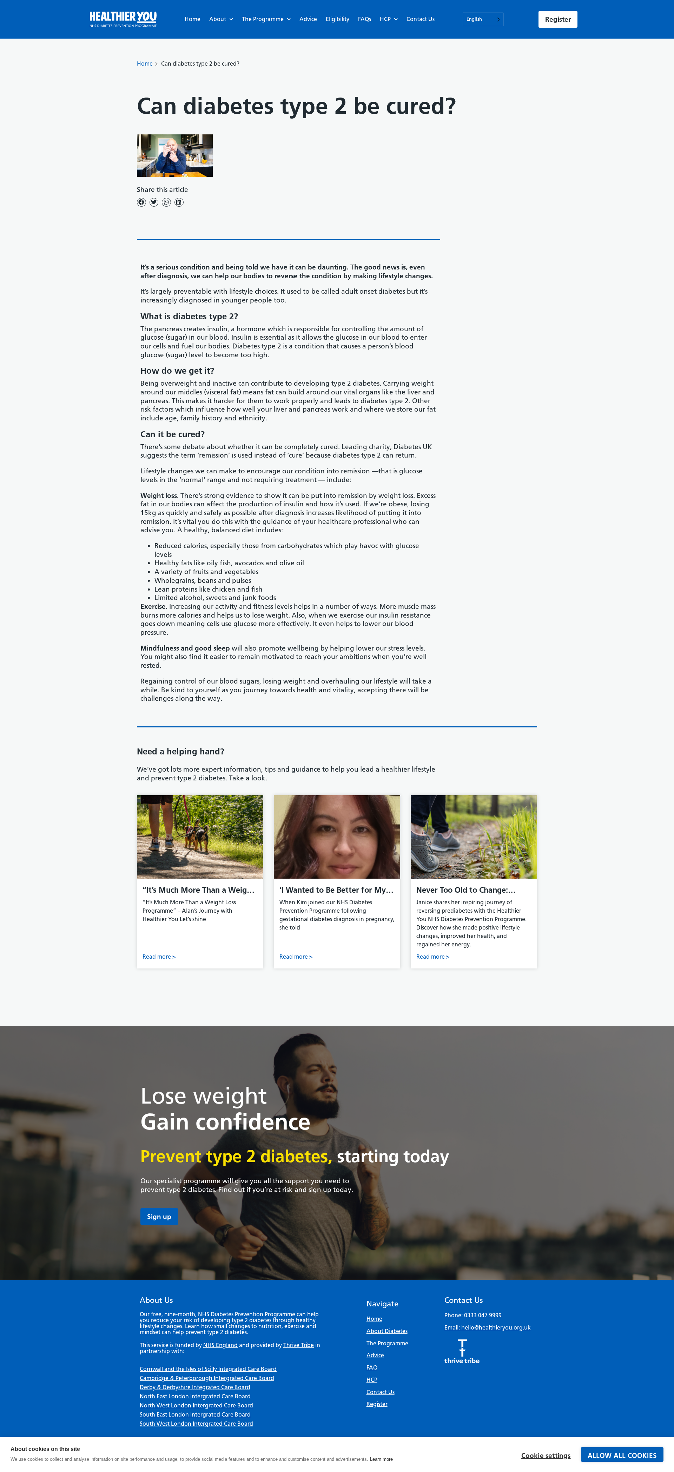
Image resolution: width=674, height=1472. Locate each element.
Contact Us (421, 19)
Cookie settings (546, 1456)
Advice (308, 19)
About (217, 19)
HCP (385, 19)
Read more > (159, 956)
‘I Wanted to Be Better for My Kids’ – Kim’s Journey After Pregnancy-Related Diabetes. (332, 890)
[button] (141, 202)
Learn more (381, 1459)
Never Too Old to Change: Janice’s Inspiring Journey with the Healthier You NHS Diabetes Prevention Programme (473, 890)
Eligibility (337, 19)
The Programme (263, 19)
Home (192, 19)
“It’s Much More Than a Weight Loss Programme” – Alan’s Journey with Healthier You (199, 890)
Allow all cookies (622, 1456)
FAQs (364, 19)
